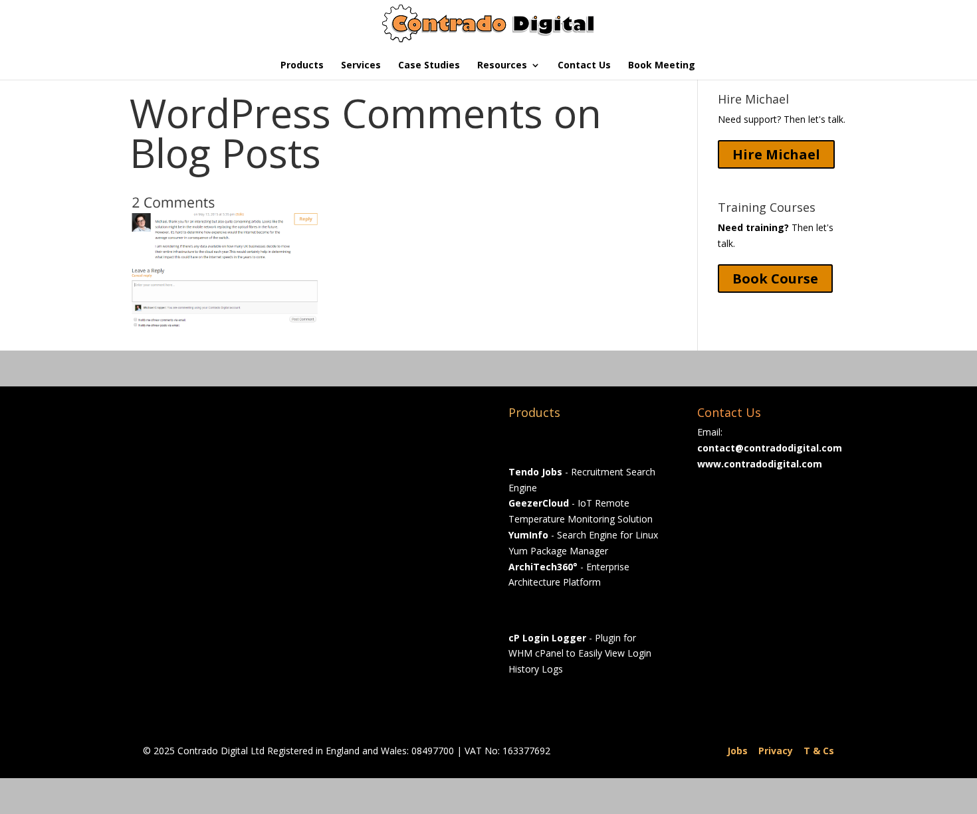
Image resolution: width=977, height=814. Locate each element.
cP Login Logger (547, 637)
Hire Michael (776, 154)
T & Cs (819, 750)
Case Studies (429, 65)
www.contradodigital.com (759, 463)
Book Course (775, 278)
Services (361, 65)
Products (302, 65)
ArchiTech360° (543, 566)
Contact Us (584, 65)
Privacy (775, 750)
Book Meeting (661, 65)
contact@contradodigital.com (769, 448)
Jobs (737, 750)
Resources (502, 65)
